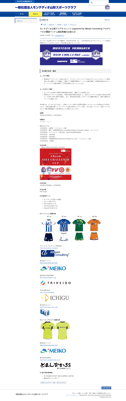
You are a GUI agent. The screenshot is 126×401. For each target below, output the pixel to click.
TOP (44, 24)
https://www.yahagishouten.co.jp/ (50, 360)
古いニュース (60, 382)
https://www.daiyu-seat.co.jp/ (49, 307)
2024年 (59, 24)
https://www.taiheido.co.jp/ (48, 277)
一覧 (54, 382)
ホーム (22, 14)
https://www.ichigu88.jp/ (47, 292)
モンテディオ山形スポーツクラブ (49, 7)
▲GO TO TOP (106, 388)
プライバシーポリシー (72, 395)
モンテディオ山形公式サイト (24, 1)
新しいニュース (46, 382)
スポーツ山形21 (77, 14)
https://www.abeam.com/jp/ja (49, 248)
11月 (65, 24)
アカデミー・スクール (49, 14)
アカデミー (73, 24)
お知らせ (35, 14)
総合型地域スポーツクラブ (63, 14)
